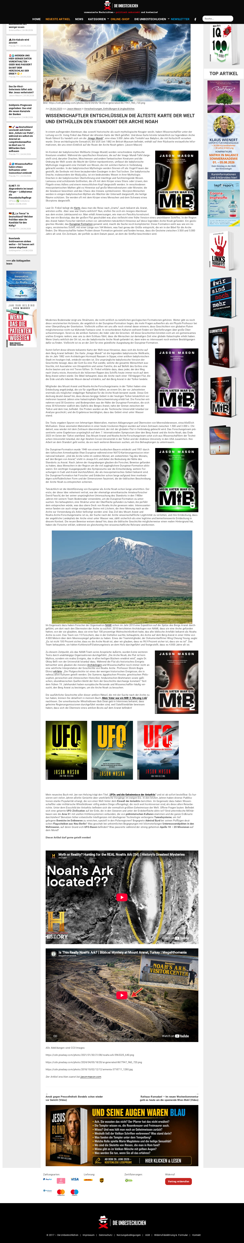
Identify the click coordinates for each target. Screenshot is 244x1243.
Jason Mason (15, 95)
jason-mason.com (91, 1076)
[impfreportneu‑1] (223, 203)
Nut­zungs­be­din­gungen (129, 1235)
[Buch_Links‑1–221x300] (223, 250)
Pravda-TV (14, 46)
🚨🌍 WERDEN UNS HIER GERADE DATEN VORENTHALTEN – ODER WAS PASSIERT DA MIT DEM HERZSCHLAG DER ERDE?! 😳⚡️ (20, 64)
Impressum (88, 1235)
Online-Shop (120, 19)
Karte (77, 207)
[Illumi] (223, 347)
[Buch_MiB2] (223, 396)
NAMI (108, 625)
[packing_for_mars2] (223, 439)
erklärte (57, 671)
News (79, 19)
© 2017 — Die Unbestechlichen (62, 1235)
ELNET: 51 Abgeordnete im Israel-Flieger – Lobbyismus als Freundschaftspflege (21, 191)
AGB (147, 1235)
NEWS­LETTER (180, 19)
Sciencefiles (15, 30)
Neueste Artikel (58, 19)
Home (36, 19)
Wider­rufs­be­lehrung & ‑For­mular (171, 1235)
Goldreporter (15, 117)
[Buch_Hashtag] (223, 297)
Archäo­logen (94, 664)
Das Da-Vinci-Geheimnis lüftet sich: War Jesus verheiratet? (21, 89)
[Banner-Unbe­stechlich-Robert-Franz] (223, 96)
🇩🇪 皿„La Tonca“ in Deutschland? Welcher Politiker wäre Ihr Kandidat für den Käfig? (21, 219)
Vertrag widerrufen (178, 1181)
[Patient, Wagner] (21, 325)
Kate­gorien (97, 19)
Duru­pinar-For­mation (81, 224)
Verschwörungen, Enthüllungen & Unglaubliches (109, 108)
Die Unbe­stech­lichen (150, 19)
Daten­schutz (105, 1235)
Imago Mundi (95, 138)
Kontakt (196, 1235)
